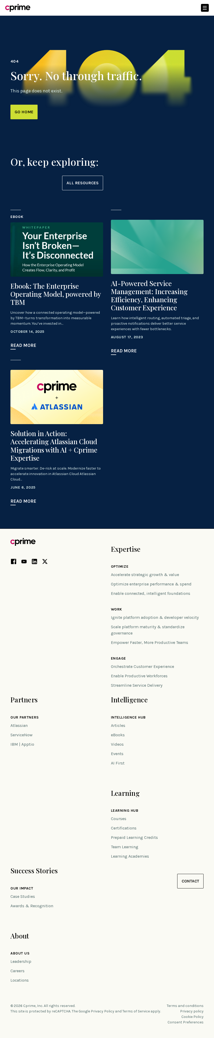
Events (117, 753)
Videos (117, 744)
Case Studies (22, 896)
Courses (118, 818)
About (19, 935)
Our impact (21, 888)
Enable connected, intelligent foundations (150, 593)
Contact (190, 881)
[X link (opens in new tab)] (45, 562)
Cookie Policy (192, 1017)
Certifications (123, 828)
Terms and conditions (185, 1006)
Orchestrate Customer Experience (142, 666)
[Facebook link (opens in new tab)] (13, 562)
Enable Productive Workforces (139, 675)
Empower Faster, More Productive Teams (149, 642)
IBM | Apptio (22, 744)
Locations (19, 980)
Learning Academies (130, 856)
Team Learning (124, 846)
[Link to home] (17, 7)
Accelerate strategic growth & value (145, 574)
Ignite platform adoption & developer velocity (155, 617)
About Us (19, 953)
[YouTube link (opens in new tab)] (24, 562)
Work (116, 609)
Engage (118, 658)
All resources (83, 182)
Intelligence (129, 699)
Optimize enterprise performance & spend (151, 584)
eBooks (118, 734)
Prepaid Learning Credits (134, 837)
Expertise (126, 549)
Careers (17, 970)
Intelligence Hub (128, 717)
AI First (117, 763)
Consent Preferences (186, 1022)
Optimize (119, 566)
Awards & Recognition (31, 905)
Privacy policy (192, 1011)
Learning (125, 793)
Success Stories (34, 870)
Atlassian (19, 725)
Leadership (20, 961)
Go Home (24, 111)
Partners (24, 699)
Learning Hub (125, 810)
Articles (118, 725)
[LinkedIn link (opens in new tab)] (34, 562)
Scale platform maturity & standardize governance (148, 630)
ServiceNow (21, 734)
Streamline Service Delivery (136, 685)
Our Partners (24, 717)
